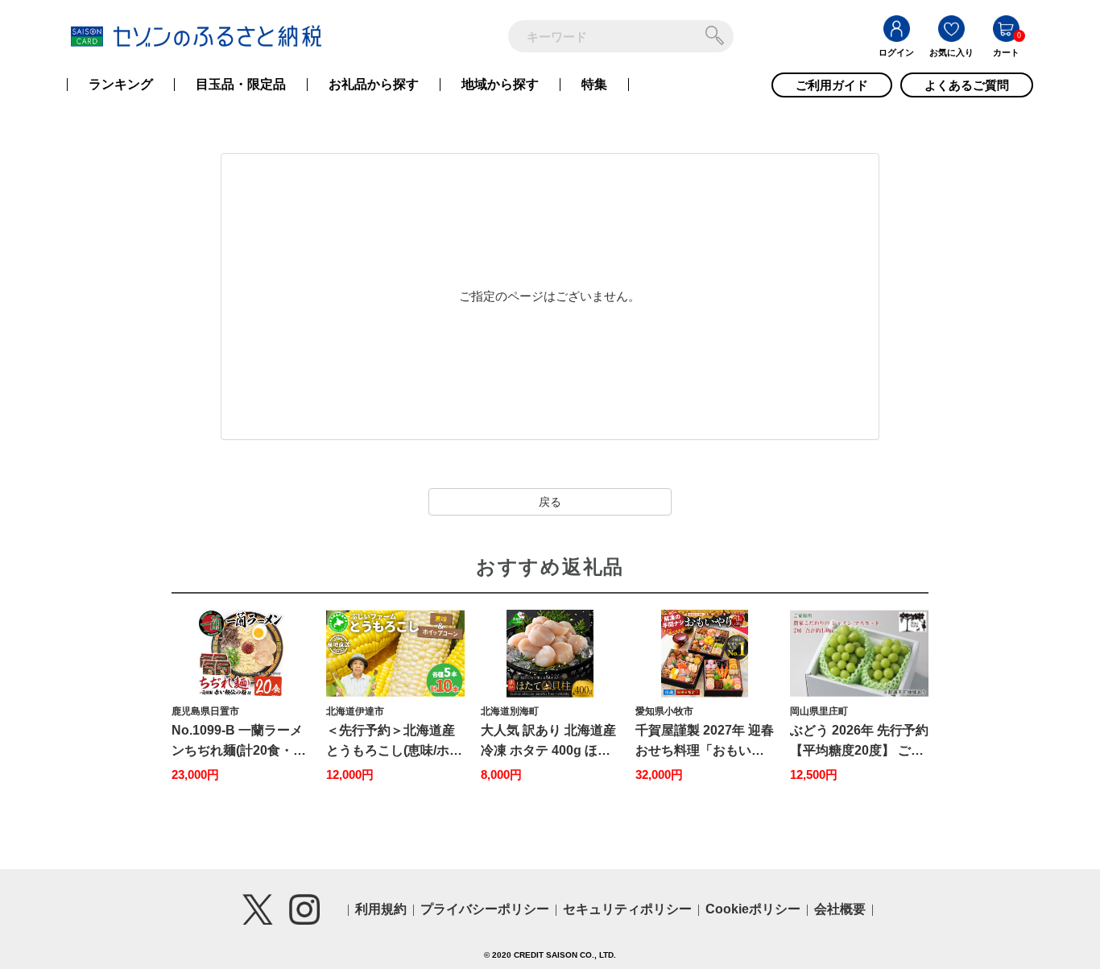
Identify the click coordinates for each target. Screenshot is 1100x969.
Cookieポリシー (752, 909)
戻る (550, 501)
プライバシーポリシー (484, 909)
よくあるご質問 (966, 85)
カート (1006, 52)
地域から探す (500, 84)
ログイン (896, 52)
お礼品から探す (374, 84)
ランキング (121, 84)
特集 (594, 84)
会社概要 (840, 909)
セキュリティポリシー (627, 909)
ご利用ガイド (832, 85)
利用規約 (381, 909)
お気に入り (951, 52)
